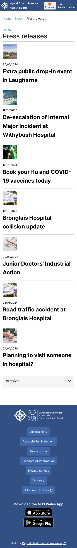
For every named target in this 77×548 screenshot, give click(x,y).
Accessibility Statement (38, 441)
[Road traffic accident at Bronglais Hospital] (10, 289)
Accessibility (38, 431)
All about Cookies (37, 490)
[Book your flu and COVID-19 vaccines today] (10, 152)
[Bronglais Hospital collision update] (10, 198)
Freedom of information (38, 461)
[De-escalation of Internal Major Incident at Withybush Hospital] (10, 97)
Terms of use (38, 451)
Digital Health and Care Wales (42, 543)
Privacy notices (38, 470)
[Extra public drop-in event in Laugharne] (10, 51)
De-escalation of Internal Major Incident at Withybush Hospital (36, 126)
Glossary (38, 480)
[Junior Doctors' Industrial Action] (10, 243)
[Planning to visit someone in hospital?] (10, 335)
